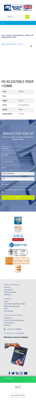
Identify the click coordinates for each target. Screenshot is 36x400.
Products (9, 35)
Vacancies (7, 325)
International (8, 290)
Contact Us (8, 318)
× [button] (34, 379)
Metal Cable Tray (19, 35)
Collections (8, 295)
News (6, 309)
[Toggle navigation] (3, 23)
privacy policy (27, 190)
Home (3, 35)
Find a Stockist (9, 323)
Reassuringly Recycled (11, 306)
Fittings (27, 35)
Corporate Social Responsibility (14, 304)
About (6, 301)
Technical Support (10, 292)
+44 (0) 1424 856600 (14, 329)
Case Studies (8, 311)
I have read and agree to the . (17, 191)
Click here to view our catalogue (16, 337)
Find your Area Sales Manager (14, 320)
